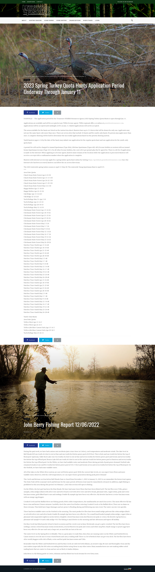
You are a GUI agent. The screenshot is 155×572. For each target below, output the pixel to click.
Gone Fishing (49, 20)
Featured (28, 76)
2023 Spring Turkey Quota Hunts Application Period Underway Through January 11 (59, 76)
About (24, 20)
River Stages (88, 20)
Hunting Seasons (35, 20)
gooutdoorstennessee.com (114, 123)
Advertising (31, 2)
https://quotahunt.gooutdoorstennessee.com (104, 160)
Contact (40, 2)
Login (97, 20)
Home (23, 2)
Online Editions (75, 20)
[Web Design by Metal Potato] (127, 569)
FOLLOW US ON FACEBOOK (125, 2)
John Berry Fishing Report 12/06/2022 (44, 415)
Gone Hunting (61, 20)
